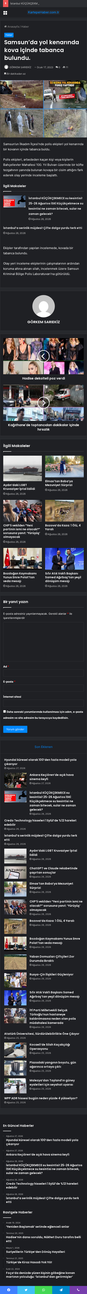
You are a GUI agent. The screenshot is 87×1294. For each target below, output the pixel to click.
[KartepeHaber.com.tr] (43, 12)
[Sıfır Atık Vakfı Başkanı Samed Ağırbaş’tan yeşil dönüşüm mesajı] (64, 559)
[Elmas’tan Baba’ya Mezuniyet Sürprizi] (64, 466)
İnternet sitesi (12, 696)
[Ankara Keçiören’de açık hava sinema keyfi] (15, 780)
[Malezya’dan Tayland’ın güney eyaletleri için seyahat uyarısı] (15, 1085)
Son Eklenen (44, 747)
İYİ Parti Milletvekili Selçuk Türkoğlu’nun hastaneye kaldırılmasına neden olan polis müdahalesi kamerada (53, 1016)
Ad (6, 666)
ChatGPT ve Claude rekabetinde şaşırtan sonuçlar (53, 870)
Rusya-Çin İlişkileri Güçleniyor (51, 974)
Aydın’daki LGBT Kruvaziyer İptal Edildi (19, 487)
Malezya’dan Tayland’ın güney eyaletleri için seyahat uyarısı (52, 1082)
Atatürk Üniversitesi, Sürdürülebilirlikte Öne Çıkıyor (41, 1034)
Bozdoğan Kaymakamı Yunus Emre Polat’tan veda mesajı (20, 577)
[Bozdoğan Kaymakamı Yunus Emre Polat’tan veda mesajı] (22, 559)
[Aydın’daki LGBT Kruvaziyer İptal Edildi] (22, 468)
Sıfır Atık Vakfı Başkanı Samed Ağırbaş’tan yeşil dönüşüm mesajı (63, 577)
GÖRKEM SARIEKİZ (20, 67)
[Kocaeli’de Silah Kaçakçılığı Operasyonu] (15, 1050)
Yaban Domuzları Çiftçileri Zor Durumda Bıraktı (52, 959)
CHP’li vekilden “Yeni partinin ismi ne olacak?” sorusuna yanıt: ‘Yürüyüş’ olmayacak (21, 531)
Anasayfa (13, 26)
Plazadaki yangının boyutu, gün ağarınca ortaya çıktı (53, 1064)
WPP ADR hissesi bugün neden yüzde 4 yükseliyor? (40, 1098)
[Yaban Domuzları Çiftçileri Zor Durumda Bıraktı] (15, 962)
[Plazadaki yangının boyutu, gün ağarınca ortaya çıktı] (15, 1068)
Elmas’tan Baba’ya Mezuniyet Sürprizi (59, 483)
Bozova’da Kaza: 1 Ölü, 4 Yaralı (63, 527)
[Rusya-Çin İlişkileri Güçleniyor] (15, 979)
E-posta (9, 681)
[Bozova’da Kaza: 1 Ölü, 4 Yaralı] (64, 511)
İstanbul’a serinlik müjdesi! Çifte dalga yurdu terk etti (42, 228)
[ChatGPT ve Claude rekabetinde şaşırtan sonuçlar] (15, 872)
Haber (25, 26)
